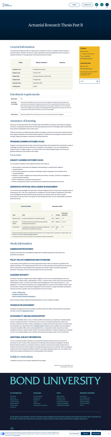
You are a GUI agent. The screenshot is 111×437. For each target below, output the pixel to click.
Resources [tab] (62, 62)
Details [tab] (20, 62)
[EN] (96, 4)
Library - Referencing (18, 292)
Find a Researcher (85, 398)
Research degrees (85, 401)
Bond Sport (36, 399)
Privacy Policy (14, 405)
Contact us (87, 5)
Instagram (85, 430)
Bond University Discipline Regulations (24, 296)
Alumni (82, 405)
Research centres (84, 399)
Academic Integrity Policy (19, 294)
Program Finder (61, 398)
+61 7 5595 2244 (86, 56)
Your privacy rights (74, 433)
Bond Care (13, 396)
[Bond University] (7, 5)
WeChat (97, 430)
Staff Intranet (36, 403)
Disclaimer (13, 407)
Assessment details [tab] (26, 206)
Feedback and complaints (40, 405)
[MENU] (107, 4)
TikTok (88, 430)
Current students (37, 396)
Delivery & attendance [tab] (41, 62)
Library (35, 401)
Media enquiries (14, 403)
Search (102, 4)
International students (62, 401)
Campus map (37, 398)
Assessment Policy (27, 311)
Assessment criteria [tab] (57, 206)
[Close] (108, 433)
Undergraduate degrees (63, 405)
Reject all (85, 433)
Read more (83, 419)
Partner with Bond (84, 403)
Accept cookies (96, 433)
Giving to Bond (14, 399)
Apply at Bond (60, 396)
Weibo (100, 430)
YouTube (91, 430)
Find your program (15, 155)
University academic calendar (30, 234)
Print (82, 81)
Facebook (79, 430)
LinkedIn (82, 430)
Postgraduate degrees (63, 403)
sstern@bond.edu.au (87, 58)
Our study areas (61, 399)
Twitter (94, 430)
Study (74, 5)
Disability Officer (39, 326)
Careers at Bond (14, 401)
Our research (83, 396)
